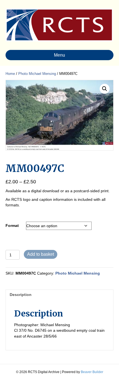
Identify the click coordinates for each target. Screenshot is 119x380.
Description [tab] (21, 294)
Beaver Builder (92, 372)
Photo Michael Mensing (37, 74)
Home (10, 74)
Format (12, 225)
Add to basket (40, 254)
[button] (105, 89)
